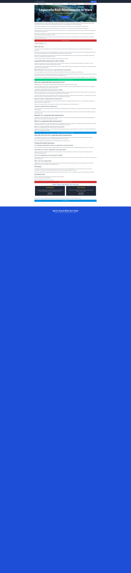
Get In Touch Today (65, 40)
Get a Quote (65, 17)
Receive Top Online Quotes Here (65, 181)
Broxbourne (45, 179)
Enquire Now (65, 204)
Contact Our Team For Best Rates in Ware (65, 132)
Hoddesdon (40, 179)
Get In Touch (93, 1)
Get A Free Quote (65, 200)
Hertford (36, 179)
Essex (49, 179)
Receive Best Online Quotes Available (65, 79)
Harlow (52, 179)
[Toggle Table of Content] (45, 43)
